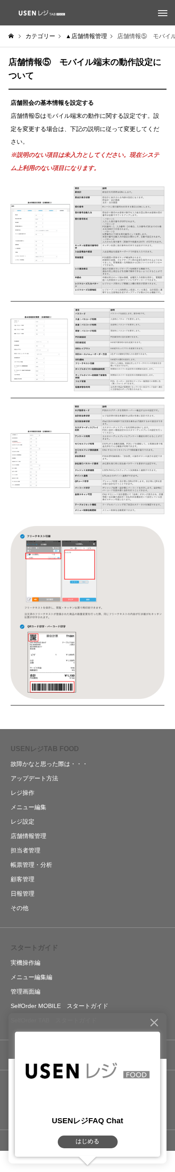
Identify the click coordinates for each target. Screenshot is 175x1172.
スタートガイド (34, 947)
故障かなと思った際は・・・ (49, 763)
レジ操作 (22, 792)
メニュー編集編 (31, 977)
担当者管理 (25, 850)
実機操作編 (25, 962)
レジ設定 (22, 821)
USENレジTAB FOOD (45, 748)
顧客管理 (22, 879)
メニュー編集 (28, 807)
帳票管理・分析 (31, 864)
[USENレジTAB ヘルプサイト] (40, 12)
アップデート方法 (34, 778)
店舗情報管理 (28, 835)
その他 (19, 908)
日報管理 (22, 893)
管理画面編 (25, 991)
